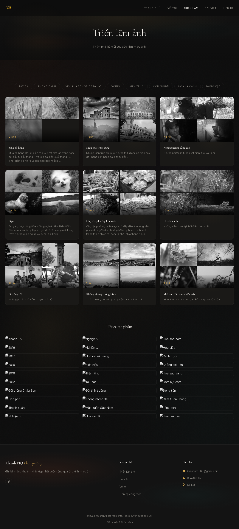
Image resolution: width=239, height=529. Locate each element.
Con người (161, 86)
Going (115, 86)
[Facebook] (8, 481)
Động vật (213, 86)
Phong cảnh (47, 86)
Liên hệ (229, 8)
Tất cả (23, 86)
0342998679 (195, 478)
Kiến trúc (137, 86)
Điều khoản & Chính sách (119, 522)
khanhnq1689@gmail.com (202, 471)
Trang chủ (152, 8)
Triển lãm (191, 8)
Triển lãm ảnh (128, 471)
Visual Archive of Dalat (84, 86)
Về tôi (172, 8)
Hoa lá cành (187, 86)
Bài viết (211, 8)
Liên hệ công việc (130, 494)
